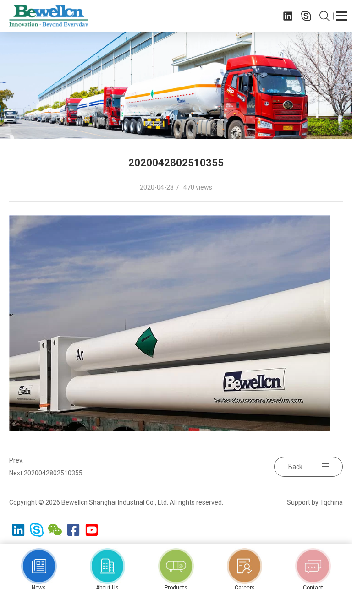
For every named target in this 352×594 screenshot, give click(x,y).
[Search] (324, 16)
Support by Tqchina (315, 502)
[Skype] (306, 16)
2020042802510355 (53, 473)
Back (295, 466)
